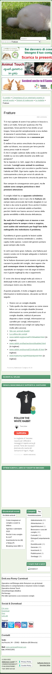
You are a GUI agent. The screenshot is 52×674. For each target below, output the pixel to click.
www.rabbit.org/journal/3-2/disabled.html (27, 337)
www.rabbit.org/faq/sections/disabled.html (27, 343)
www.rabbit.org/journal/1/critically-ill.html (26, 349)
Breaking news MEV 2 (14, 546)
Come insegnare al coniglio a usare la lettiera (13, 523)
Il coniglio (6, 98)
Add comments (42, 117)
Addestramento (36, 520)
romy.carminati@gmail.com (16, 647)
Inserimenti (35, 550)
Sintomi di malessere (24, 100)
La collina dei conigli (18, 334)
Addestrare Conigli (20, 368)
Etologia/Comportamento (40, 538)
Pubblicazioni (36, 553)
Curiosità (34, 535)
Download (5, 611)
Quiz (3, 613)
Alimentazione (36, 523)
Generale (34, 547)
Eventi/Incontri (36, 544)
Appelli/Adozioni (37, 526)
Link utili (5, 616)
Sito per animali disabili (19, 331)
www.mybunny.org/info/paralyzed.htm (25, 356)
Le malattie (39, 100)
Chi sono (5, 608)
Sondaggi (34, 556)
